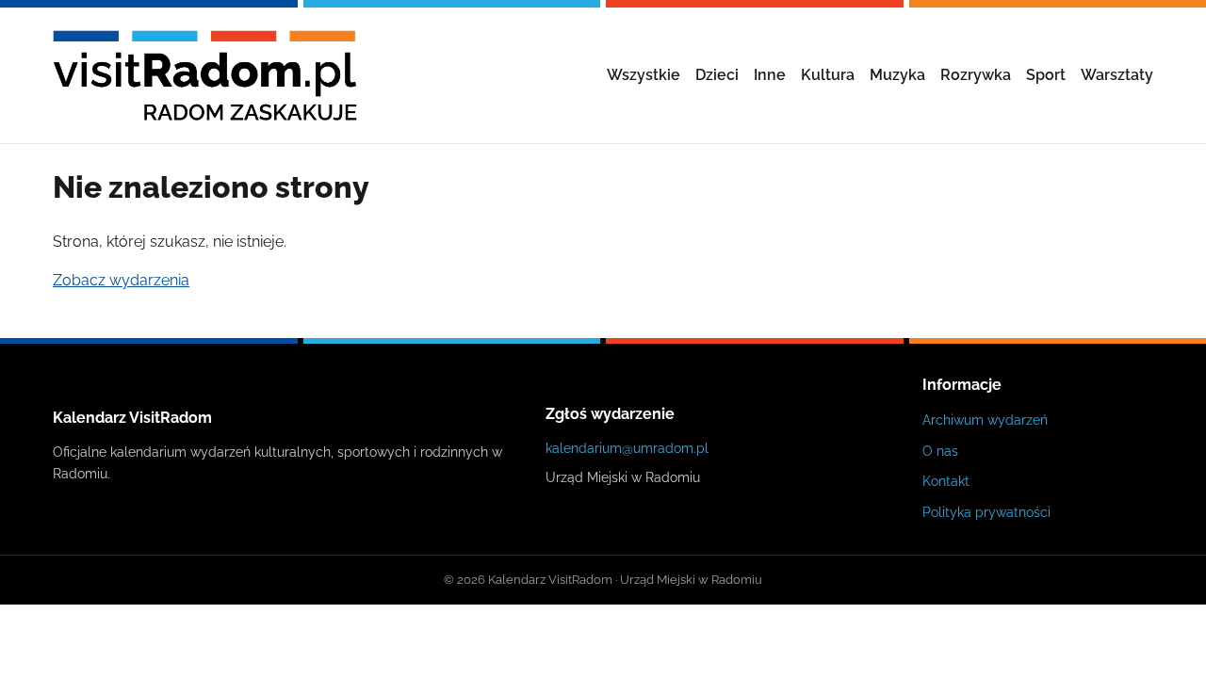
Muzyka (897, 75)
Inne (770, 75)
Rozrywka (975, 75)
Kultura (828, 75)
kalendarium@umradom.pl (627, 448)
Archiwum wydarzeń (985, 420)
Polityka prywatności (986, 512)
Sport (1046, 75)
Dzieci (717, 75)
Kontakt (946, 481)
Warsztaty (1117, 75)
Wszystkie (643, 75)
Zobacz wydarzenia (121, 280)
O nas (940, 451)
